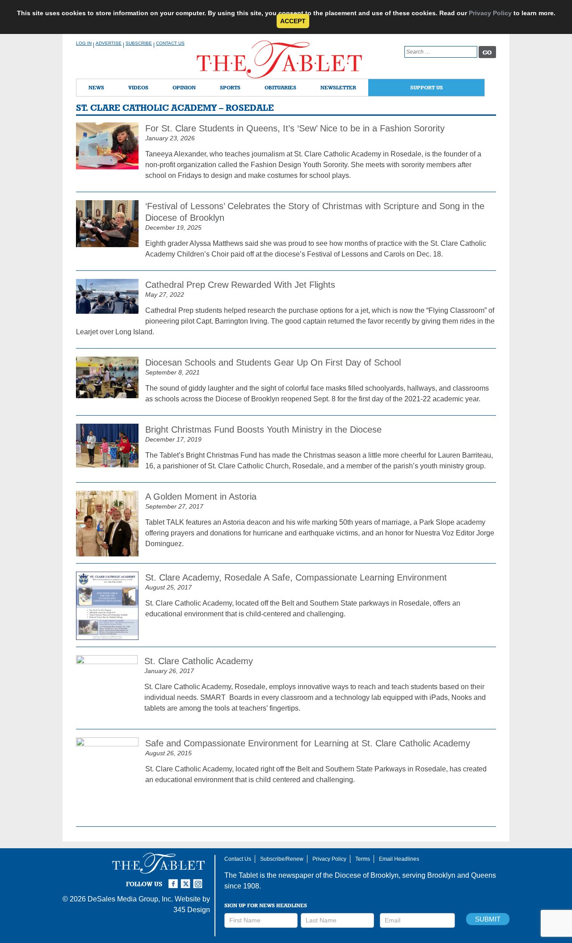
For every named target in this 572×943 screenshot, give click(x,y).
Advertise (109, 43)
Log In (84, 43)
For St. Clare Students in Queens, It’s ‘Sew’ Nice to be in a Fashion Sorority (295, 128)
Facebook (174, 880)
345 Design (191, 910)
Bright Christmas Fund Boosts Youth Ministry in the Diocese (263, 429)
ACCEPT (293, 21)
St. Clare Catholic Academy (198, 661)
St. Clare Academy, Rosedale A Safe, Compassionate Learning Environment (296, 577)
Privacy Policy (490, 13)
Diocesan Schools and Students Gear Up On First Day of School (273, 362)
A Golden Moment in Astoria (201, 496)
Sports (230, 87)
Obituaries (280, 87)
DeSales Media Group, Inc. (130, 899)
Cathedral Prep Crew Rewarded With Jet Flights (240, 285)
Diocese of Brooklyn (367, 875)
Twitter (187, 880)
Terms (362, 859)
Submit (487, 919)
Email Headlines (399, 859)
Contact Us (170, 43)
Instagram (199, 880)
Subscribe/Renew (281, 859)
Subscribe (139, 43)
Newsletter (338, 87)
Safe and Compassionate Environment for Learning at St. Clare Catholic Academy (307, 743)
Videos (138, 87)
